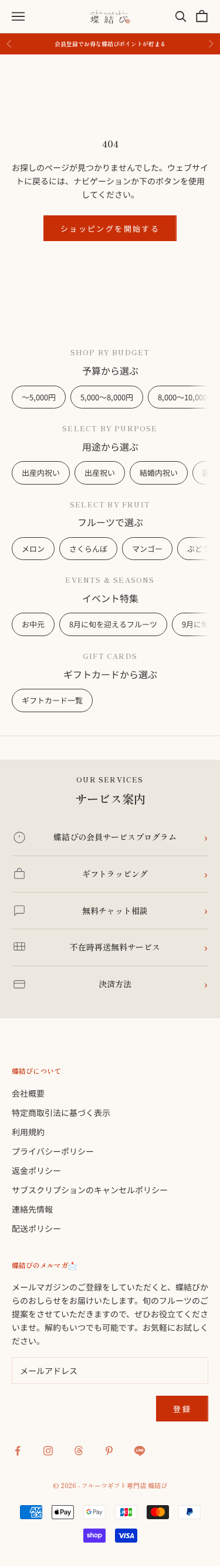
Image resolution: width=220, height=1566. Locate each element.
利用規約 (28, 1132)
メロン (33, 548)
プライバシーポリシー (53, 1151)
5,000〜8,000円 (106, 397)
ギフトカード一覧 (52, 700)
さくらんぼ (88, 548)
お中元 (33, 624)
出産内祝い (41, 472)
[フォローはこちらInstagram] (48, 1451)
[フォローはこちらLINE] (139, 1451)
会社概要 (28, 1093)
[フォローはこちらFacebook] (17, 1451)
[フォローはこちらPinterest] (109, 1451)
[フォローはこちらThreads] (78, 1451)
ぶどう (198, 548)
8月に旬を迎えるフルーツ (113, 624)
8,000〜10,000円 (186, 397)
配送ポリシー (36, 1228)
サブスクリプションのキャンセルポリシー (90, 1190)
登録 (182, 1408)
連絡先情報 (32, 1209)
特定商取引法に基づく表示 (61, 1112)
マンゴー (147, 548)
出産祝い (99, 472)
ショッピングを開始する (110, 228)
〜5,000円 (39, 397)
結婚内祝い (159, 472)
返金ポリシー (36, 1170)
